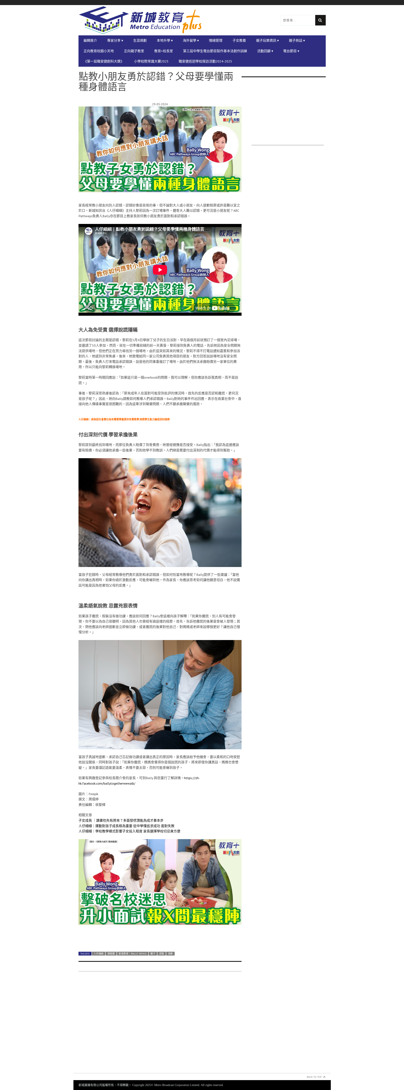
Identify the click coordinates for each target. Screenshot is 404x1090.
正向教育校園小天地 (99, 51)
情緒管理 (215, 40)
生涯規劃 (140, 40)
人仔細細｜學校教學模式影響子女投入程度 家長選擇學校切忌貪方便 (129, 831)
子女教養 (239, 40)
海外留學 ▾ (191, 40)
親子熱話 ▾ (297, 40)
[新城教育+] (140, 20)
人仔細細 (99, 953)
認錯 (161, 953)
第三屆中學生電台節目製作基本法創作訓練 (215, 51)
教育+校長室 (163, 51)
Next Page (160, 938)
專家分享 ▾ (115, 40)
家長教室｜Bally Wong (132, 953)
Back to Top (314, 1076)
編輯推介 (90, 40)
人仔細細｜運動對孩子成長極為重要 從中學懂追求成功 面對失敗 (126, 826)
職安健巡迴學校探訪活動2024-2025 (205, 61)
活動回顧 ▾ (265, 51)
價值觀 (111, 953)
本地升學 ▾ (165, 40)
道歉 (170, 953)
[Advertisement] (160, 1025)
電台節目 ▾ (291, 51)
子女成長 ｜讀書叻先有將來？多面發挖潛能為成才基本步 (120, 820)
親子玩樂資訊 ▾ (267, 40)
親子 (152, 953)
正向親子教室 (134, 51)
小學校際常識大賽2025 (151, 61)
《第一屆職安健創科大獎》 (104, 61)
